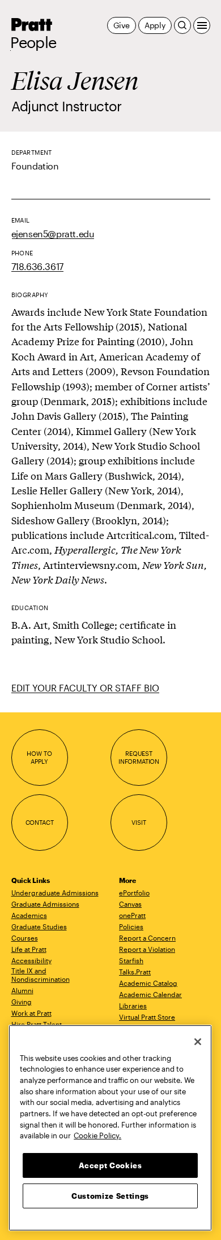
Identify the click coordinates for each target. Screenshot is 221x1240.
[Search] (182, 25)
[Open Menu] (201, 25)
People (33, 42)
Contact (40, 822)
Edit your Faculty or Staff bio (85, 687)
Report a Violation (147, 949)
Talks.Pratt (135, 972)
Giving (21, 1002)
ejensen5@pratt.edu (53, 233)
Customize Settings (110, 1195)
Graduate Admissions (45, 904)
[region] (110, 1128)
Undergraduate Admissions (55, 893)
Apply (154, 25)
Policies (131, 926)
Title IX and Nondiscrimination (40, 975)
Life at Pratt (28, 949)
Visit (138, 822)
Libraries (133, 1006)
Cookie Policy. (97, 1135)
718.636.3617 (37, 266)
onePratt (132, 915)
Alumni (22, 990)
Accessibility (31, 960)
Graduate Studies (39, 926)
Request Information (138, 757)
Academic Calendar (150, 994)
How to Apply (39, 757)
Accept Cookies (110, 1165)
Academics (29, 915)
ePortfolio (134, 893)
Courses (24, 938)
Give (121, 25)
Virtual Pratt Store (147, 1017)
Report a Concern (147, 938)
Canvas (130, 904)
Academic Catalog (148, 983)
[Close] (197, 1041)
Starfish (131, 960)
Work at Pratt (31, 1013)
